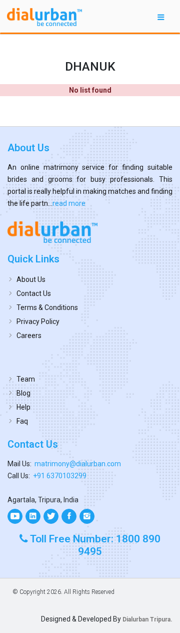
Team (25, 379)
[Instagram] (87, 516)
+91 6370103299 (59, 476)
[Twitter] (51, 516)
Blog (23, 393)
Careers (29, 336)
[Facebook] (69, 516)
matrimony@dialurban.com (77, 464)
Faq (22, 421)
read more (69, 203)
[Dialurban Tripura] (90, 231)
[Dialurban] (44, 17)
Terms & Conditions (47, 307)
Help (23, 407)
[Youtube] (15, 516)
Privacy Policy (38, 322)
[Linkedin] (33, 516)
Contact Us (33, 293)
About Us (31, 279)
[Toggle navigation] (161, 17)
